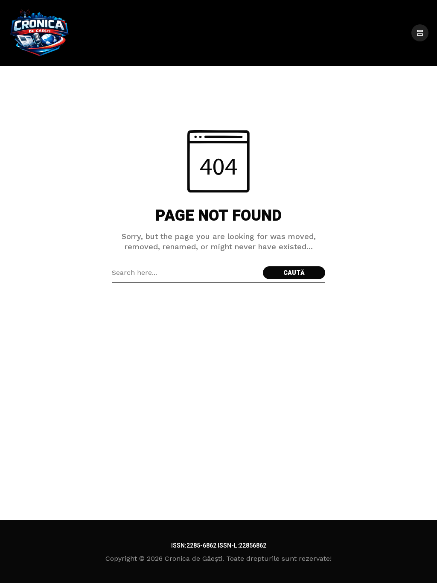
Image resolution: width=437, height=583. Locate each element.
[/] (419, 32)
